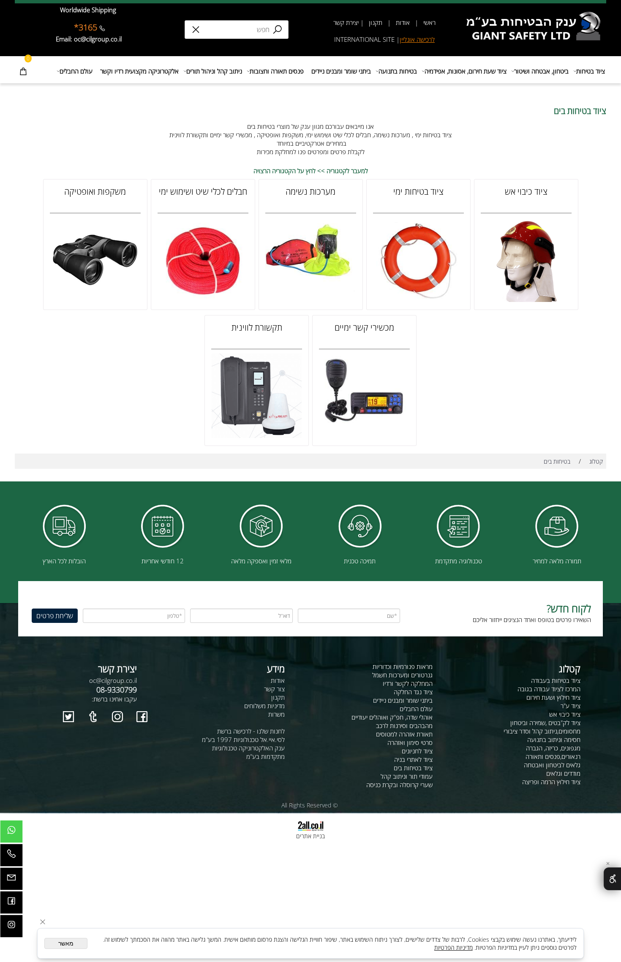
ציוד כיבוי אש (526, 191)
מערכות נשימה (310, 191)
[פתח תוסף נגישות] (612, 878)
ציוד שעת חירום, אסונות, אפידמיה (466, 71)
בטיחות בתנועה (398, 71)
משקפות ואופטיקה (95, 191)
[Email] (11, 881)
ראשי (429, 22)
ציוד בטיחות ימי (418, 191)
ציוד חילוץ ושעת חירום (553, 697)
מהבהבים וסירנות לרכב (404, 725)
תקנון (374, 22)
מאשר (66, 943)
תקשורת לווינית (257, 327)
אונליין (408, 39)
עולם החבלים (76, 71)
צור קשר (274, 689)
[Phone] (11, 857)
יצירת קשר (346, 22)
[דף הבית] (536, 15)
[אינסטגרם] (11, 928)
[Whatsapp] (11, 834)
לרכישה (426, 39)
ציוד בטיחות (590, 71)
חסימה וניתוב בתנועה (553, 739)
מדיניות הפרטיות (453, 947)
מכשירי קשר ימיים (364, 327)
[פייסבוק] (11, 905)
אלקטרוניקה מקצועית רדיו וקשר (139, 71)
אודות (403, 22)
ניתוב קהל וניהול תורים (214, 71)
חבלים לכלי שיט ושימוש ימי (203, 191)
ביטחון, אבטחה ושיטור (541, 71)
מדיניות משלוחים (264, 705)
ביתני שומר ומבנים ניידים (341, 71)
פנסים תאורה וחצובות (277, 71)
